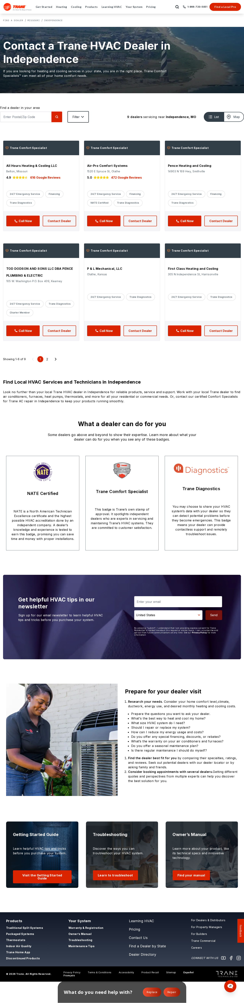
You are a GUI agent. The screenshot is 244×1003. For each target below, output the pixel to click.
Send (214, 615)
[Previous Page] (32, 359)
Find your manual (191, 875)
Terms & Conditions (100, 972)
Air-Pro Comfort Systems (107, 166)
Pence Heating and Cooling (189, 166)
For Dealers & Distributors (208, 920)
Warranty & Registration (86, 927)
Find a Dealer (13, 20)
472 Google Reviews (126, 177)
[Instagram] (238, 958)
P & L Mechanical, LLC (104, 269)
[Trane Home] (17, 7)
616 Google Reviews (45, 177)
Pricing (134, 929)
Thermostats (15, 940)
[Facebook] (231, 958)
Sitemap (171, 972)
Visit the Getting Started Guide (42, 876)
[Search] (56, 117)
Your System (79, 921)
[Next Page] (55, 359)
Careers (196, 947)
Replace (152, 992)
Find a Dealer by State (147, 946)
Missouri (33, 20)
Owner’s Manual (80, 934)
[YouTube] (223, 958)
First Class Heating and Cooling (193, 269)
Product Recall (150, 972)
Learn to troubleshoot (115, 875)
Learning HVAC (141, 921)
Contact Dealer (59, 221)
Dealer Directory (142, 954)
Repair (171, 992)
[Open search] (177, 7)
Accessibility (126, 972)
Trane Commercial (203, 940)
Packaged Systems (20, 934)
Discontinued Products (23, 958)
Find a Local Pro (225, 6)
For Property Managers (206, 927)
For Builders (199, 934)
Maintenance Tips (81, 946)
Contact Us (138, 938)
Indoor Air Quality (18, 946)
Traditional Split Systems (24, 927)
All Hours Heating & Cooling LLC (31, 166)
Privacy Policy (199, 632)
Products (14, 921)
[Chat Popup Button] (230, 986)
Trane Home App (18, 952)
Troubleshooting (80, 940)
